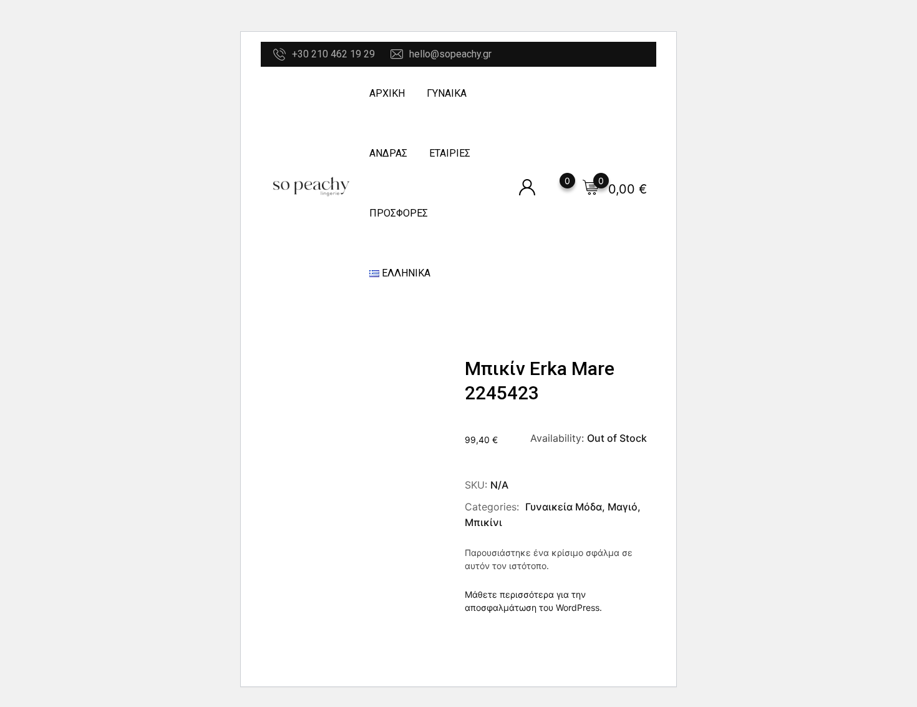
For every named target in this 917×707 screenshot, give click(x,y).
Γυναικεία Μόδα (563, 506)
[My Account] (527, 187)
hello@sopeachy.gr (450, 54)
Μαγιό (623, 506)
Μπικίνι (483, 522)
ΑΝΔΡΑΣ (388, 153)
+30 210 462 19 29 (333, 54)
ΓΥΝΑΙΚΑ (447, 93)
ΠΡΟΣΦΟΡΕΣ (398, 213)
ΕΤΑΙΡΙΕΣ (449, 153)
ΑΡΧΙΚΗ (387, 93)
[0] (554, 187)
